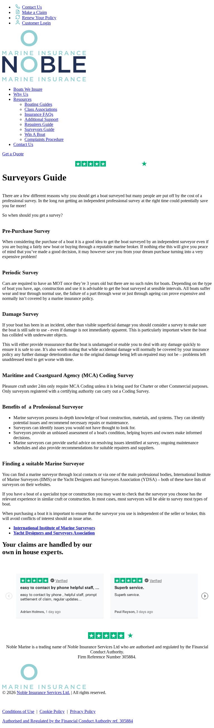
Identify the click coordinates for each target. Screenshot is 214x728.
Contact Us (32, 7)
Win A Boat (35, 134)
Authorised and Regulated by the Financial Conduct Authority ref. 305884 (67, 721)
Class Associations (41, 109)
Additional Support (41, 119)
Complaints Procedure (44, 139)
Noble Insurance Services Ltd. (43, 692)
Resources (22, 99)
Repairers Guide (39, 124)
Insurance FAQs (39, 114)
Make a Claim (34, 12)
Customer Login (36, 23)
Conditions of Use (18, 711)
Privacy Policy (83, 711)
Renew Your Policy (39, 17)
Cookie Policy (52, 711)
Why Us (20, 94)
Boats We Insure (27, 89)
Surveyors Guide (39, 129)
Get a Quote (13, 154)
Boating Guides (38, 104)
